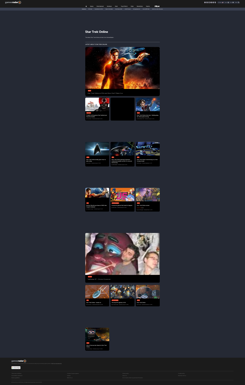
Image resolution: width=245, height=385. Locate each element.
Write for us (69, 377)
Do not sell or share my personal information (132, 377)
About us (124, 375)
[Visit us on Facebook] (211, 2)
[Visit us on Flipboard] (207, 2)
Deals (116, 6)
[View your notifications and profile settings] (233, 2)
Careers (69, 375)
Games (91, 6)
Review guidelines (15, 377)
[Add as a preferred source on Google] (15, 367)
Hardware (109, 6)
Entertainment (100, 6)
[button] (237, 2)
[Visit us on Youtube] (209, 2)
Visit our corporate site (56, 363)
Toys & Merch (124, 6)
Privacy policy (125, 373)
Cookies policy (181, 373)
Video (132, 6)
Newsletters (140, 6)
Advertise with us (182, 375)
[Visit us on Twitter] (205, 2)
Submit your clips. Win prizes (157, 9)
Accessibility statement (16, 375)
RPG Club (90, 9)
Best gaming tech (136, 9)
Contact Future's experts (73, 373)
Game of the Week (109, 9)
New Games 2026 (118, 9)
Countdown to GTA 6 (99, 9)
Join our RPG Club (146, 9)
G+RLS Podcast (128, 9)
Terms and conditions (16, 373)
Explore (148, 6)
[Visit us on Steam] (215, 2)
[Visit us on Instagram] (213, 2)
